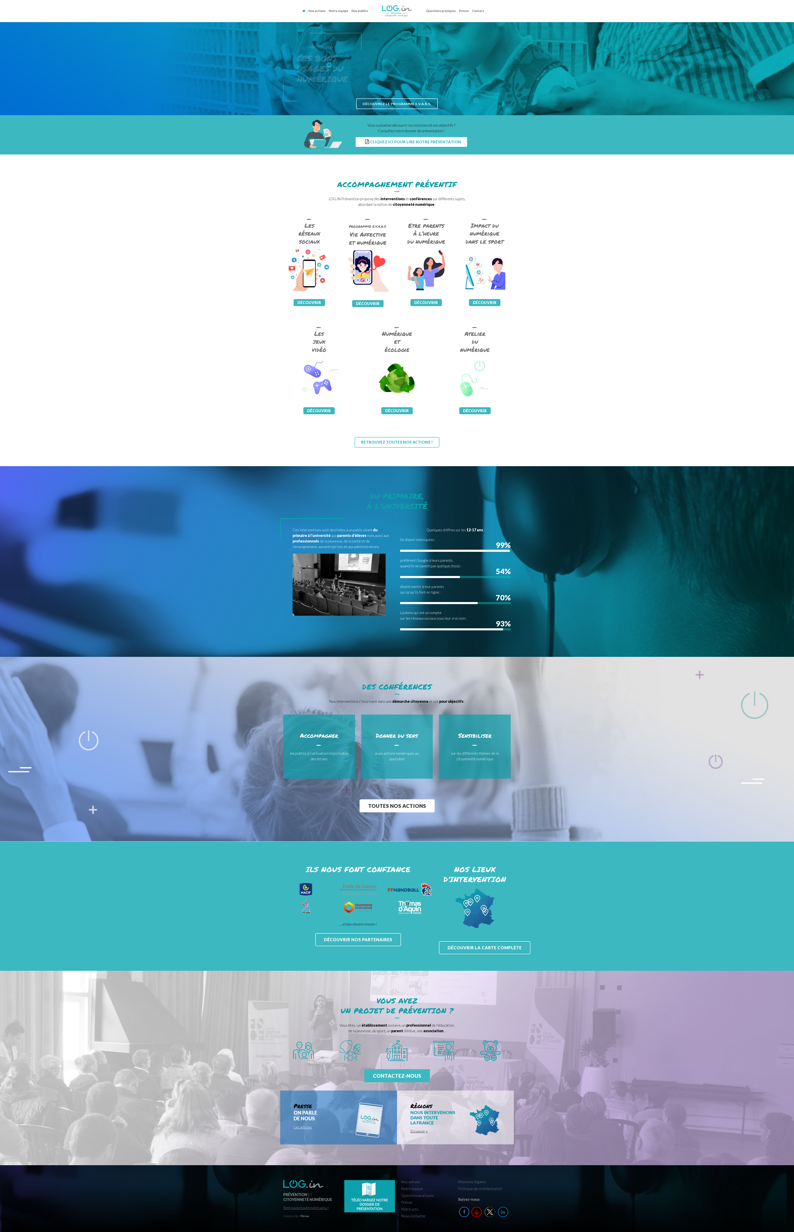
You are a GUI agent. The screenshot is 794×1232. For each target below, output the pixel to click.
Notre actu (410, 1209)
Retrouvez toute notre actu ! (306, 1207)
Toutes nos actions (397, 806)
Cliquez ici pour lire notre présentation (415, 142)
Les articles (303, 1127)
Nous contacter (413, 1216)
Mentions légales (472, 1181)
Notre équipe (338, 11)
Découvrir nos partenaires (358, 939)
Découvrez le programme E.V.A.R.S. (397, 104)
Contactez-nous (397, 1076)
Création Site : (296, 1216)
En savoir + (419, 1131)
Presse (464, 11)
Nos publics (360, 11)
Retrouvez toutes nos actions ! (397, 442)
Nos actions (317, 11)
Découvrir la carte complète (485, 947)
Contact (478, 11)
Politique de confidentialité (480, 1188)
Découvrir (309, 302)
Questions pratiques (441, 11)
